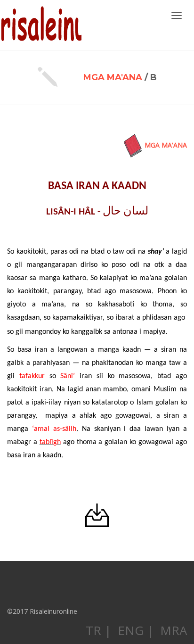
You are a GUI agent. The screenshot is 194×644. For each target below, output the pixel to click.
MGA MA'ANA (112, 77)
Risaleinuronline (40, 25)
